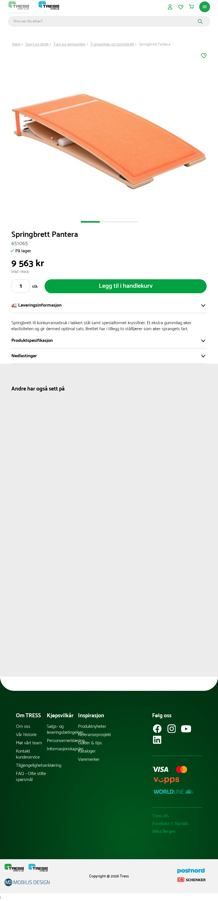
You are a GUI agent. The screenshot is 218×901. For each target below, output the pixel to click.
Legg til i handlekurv (126, 286)
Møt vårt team (29, 743)
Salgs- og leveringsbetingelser (62, 729)
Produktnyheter (92, 727)
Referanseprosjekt (93, 735)
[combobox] (105, 21)
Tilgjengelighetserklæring (31, 765)
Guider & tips (90, 743)
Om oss (23, 727)
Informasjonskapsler (62, 749)
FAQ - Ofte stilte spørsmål (31, 777)
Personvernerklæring (62, 741)
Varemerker (89, 759)
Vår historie (26, 735)
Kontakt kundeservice (28, 754)
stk (35, 286)
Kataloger (87, 751)
